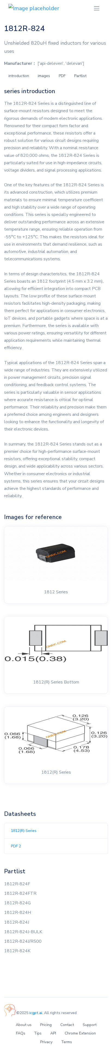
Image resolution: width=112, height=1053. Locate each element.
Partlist (80, 75)
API (53, 1033)
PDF (62, 75)
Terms (66, 1042)
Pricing (46, 1024)
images (44, 75)
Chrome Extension (80, 1033)
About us (24, 1024)
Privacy (46, 1042)
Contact (67, 1024)
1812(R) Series (23, 830)
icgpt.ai (35, 1012)
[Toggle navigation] (97, 8)
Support (90, 1024)
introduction (18, 75)
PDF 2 (16, 846)
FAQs (20, 1033)
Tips (38, 1033)
